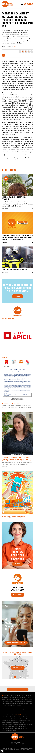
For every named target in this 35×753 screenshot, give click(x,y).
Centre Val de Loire (6, 720)
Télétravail (4, 711)
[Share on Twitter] (23, 51)
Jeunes (14, 705)
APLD (19, 695)
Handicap (9, 705)
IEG (3, 55)
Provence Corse (13, 728)
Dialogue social (28, 699)
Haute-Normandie (13, 722)
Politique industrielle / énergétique (9, 707)
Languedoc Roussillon (7, 724)
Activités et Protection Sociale (11, 695)
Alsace (20, 716)
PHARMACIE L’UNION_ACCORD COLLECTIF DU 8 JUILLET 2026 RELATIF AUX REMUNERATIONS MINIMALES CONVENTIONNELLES (17, 238)
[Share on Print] (31, 51)
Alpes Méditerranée (14, 716)
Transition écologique (12, 711)
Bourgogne (22, 718)
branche (20, 711)
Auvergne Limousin (6, 718)
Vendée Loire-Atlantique (7, 730)
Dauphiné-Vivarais (25, 720)
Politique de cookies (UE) (17, 744)
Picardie (24, 726)
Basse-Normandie (15, 718)
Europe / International (18, 703)
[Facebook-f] (30, 4)
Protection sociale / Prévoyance (25, 707)
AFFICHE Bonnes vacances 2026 (13, 516)
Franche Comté (5, 722)
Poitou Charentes (6, 728)
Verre (13, 714)
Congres (29, 697)
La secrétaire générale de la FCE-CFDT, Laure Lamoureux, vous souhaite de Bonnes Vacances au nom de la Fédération (17, 459)
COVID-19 (4, 699)
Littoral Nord (25, 724)
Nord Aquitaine (18, 726)
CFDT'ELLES (28, 695)
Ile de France (21, 722)
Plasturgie (9, 714)
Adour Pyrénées (25, 714)
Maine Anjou (4, 726)
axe (3, 695)
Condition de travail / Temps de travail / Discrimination (14, 697)
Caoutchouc (26, 711)
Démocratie (9, 699)
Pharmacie (4, 714)
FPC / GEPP (4, 705)
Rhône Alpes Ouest (22, 728)
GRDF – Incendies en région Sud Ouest (15, 270)
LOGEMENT (19, 705)
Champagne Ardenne (16, 720)
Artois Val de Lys (27, 716)
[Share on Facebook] (20, 51)
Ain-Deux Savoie (5, 716)
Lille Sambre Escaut (17, 724)
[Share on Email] (29, 51)
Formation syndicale (28, 703)
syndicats (18, 714)
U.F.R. (14, 730)
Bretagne (28, 718)
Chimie (31, 711)
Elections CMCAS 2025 (26, 701)
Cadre (23, 695)
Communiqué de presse (10, 404)
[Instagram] (32, 4)
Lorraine (30, 724)
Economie (7, 701)
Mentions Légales (15, 742)
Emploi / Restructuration (7, 703)
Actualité (16, 46)
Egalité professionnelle (15, 701)
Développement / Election (18, 699)
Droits (3, 701)
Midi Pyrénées (11, 726)
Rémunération (5, 709)
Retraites (11, 709)
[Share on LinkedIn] (26, 51)
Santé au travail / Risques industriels (22, 709)
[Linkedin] (25, 4)
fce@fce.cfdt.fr (27, 749)
